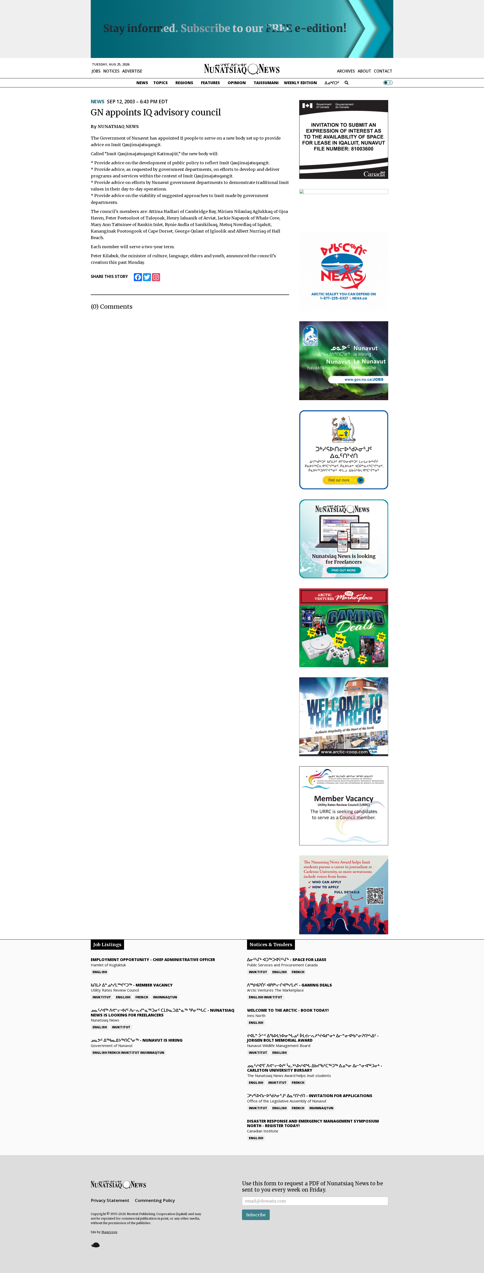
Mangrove (109, 1232)
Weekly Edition (300, 82)
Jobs (96, 71)
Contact (383, 71)
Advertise (132, 71)
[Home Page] (242, 68)
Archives (346, 71)
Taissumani (266, 82)
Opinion (237, 82)
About (364, 71)
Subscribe (256, 1214)
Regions (184, 82)
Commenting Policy (155, 1200)
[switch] (388, 82)
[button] (95, 1245)
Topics (160, 82)
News (142, 82)
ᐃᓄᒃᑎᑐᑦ (332, 82)
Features (210, 82)
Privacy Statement (110, 1200)
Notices (111, 71)
